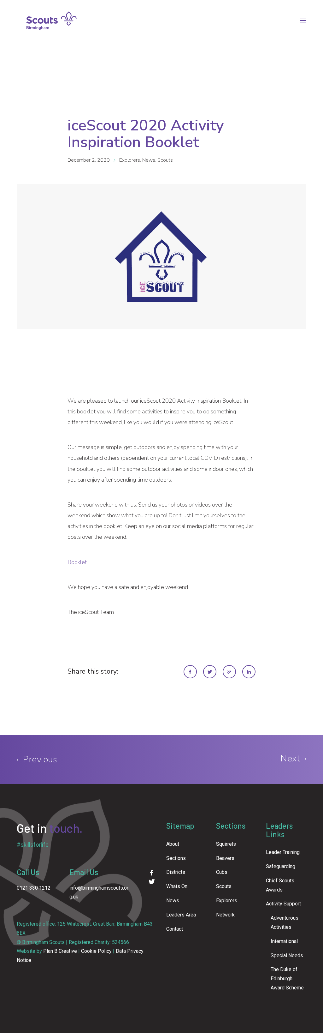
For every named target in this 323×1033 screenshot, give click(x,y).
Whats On (176, 886)
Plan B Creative (60, 951)
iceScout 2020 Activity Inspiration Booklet (146, 134)
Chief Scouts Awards (280, 885)
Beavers (225, 858)
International (284, 941)
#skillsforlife (33, 844)
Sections (176, 858)
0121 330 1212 (33, 888)
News (148, 160)
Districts (175, 872)
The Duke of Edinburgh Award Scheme (287, 978)
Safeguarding (280, 866)
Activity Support (283, 904)
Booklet (77, 562)
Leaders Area (181, 915)
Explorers (129, 160)
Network (225, 915)
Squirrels (226, 844)
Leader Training (283, 852)
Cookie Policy (96, 951)
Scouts (165, 160)
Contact (174, 929)
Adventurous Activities (284, 922)
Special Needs (287, 955)
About (172, 844)
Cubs (221, 872)
